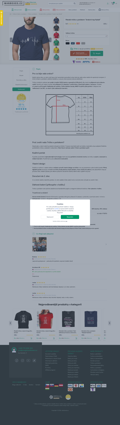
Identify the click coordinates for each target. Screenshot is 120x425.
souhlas (56, 209)
